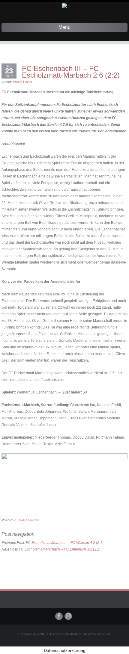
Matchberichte (29, 520)
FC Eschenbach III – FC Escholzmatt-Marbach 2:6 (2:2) (71, 72)
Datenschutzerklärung (65, 650)
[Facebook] (59, 616)
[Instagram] (68, 616)
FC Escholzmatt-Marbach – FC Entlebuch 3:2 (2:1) (59, 549)
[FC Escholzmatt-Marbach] (65, 5)
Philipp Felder (22, 82)
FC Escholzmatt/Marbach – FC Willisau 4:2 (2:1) (65, 543)
